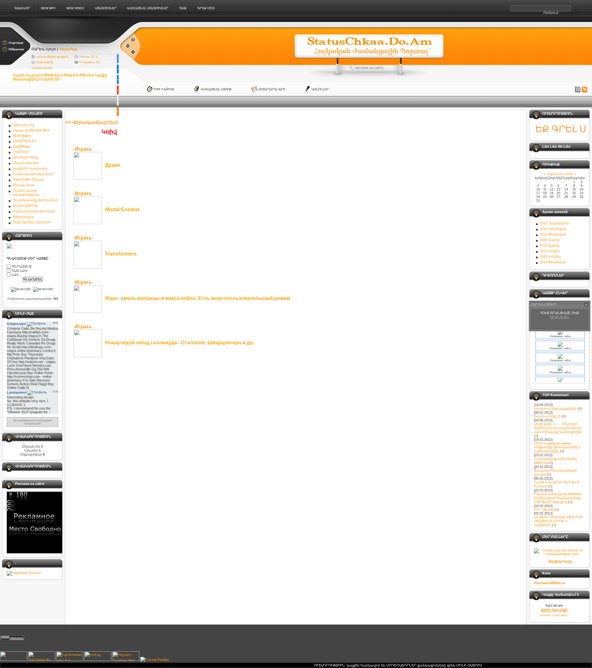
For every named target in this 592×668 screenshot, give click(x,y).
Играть (83, 149)
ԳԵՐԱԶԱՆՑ (21, 266)
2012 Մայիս (550, 251)
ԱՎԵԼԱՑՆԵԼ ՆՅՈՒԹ (216, 89)
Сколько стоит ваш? (554, 615)
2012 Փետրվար (553, 234)
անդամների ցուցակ (52, 56)
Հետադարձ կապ (271, 89)
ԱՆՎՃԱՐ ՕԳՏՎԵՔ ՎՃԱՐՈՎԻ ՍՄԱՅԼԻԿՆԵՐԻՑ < (558, 521)
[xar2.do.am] (75, 41)
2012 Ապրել (549, 245)
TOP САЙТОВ (164, 89)
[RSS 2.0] (584, 89)
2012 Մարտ (550, 240)
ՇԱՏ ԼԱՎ (19, 270)
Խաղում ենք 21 (547, 416)
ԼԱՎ (15, 275)
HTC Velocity (543, 509)
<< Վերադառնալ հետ (91, 122)
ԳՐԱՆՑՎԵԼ (559, 317)
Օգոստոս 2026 (560, 174)
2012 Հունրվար (553, 229)
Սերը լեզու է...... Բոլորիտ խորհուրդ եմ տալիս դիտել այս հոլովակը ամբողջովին (558, 428)
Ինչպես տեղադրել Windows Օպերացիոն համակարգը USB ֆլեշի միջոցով (558, 498)
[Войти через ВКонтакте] (118, 69)
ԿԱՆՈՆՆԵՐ (320, 89)
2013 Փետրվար (553, 262)
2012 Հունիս (550, 256)
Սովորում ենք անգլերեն (555, 408)
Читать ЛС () (88, 56)
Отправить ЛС (89, 62)
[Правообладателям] (577, 89)
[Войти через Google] (118, 101)
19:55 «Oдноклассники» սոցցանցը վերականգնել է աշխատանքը (557, 447)
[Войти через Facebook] (118, 79)
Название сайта (560, 342)
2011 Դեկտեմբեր (554, 223)
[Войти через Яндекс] (118, 90)
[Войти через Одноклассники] (118, 111)
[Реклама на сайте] (369, 68)
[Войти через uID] (118, 58)
